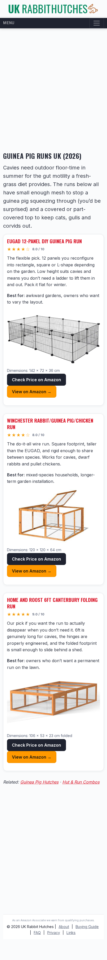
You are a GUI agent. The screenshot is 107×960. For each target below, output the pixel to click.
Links (71, 932)
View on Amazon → (31, 391)
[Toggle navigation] (96, 23)
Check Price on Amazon (36, 379)
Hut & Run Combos (80, 782)
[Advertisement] (53, 90)
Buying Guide (87, 926)
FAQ (37, 932)
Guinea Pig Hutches (39, 782)
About (64, 926)
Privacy (53, 932)
